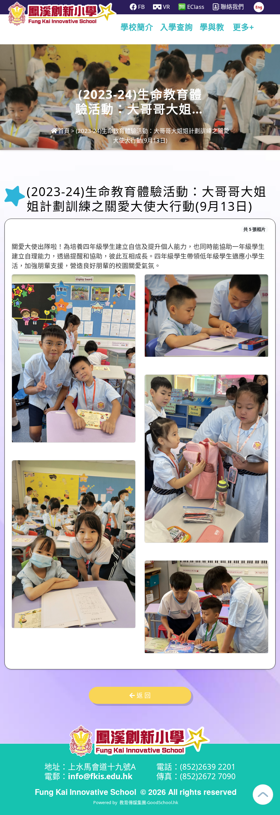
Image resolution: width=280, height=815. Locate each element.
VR (166, 7)
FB (141, 7)
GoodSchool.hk (162, 802)
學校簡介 (137, 27)
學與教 (212, 27)
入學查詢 (176, 27)
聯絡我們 (231, 7)
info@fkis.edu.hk (100, 776)
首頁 (64, 131)
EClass (195, 7)
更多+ (243, 27)
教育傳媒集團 (133, 802)
